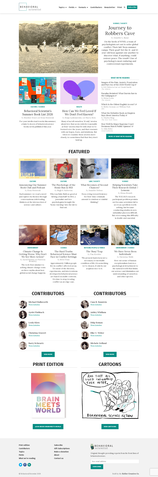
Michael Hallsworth (38, 302)
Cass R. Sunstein (98, 302)
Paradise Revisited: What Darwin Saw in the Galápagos (119, 94)
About (56, 455)
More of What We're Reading (120, 136)
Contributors (96, 7)
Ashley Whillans (98, 312)
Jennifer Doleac (95, 190)
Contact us (59, 458)
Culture (34, 107)
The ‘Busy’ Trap (94, 251)
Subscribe (132, 7)
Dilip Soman (96, 322)
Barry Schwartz (36, 343)
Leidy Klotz (34, 322)
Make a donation (61, 452)
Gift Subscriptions (62, 448)
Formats (82, 7)
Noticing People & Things (94, 248)
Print (119, 7)
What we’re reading (27, 458)
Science (116, 23)
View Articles (34, 305)
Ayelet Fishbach (36, 312)
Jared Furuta (28, 260)
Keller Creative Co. (130, 474)
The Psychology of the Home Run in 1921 (63, 186)
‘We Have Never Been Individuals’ (125, 253)
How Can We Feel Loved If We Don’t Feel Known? (79, 112)
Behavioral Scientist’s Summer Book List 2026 (37, 112)
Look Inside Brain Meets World (48, 427)
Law (90, 181)
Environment (32, 248)
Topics (62, 7)
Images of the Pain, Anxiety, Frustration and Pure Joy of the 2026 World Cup (119, 83)
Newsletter (109, 7)
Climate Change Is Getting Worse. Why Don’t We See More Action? (33, 254)
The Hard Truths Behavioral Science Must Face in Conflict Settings (63, 254)
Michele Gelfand (98, 343)
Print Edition (48, 364)
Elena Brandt (126, 193)
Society (124, 23)
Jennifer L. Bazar (121, 38)
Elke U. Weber (97, 333)
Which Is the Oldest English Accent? (118, 104)
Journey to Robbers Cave (120, 30)
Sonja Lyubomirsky (73, 118)
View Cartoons (110, 427)
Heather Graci (30, 118)
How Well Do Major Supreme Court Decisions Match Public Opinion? (117, 125)
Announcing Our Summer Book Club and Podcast (32, 186)
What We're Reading (120, 78)
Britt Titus (65, 260)
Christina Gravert (37, 333)
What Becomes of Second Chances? (94, 186)
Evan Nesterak (47, 118)
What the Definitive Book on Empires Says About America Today (118, 114)
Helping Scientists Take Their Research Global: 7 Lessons (125, 188)
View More (48, 354)
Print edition (24, 445)
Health (79, 107)
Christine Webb (126, 257)
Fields (71, 7)
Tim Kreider (95, 254)
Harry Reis (91, 118)
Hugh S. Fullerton (65, 190)
